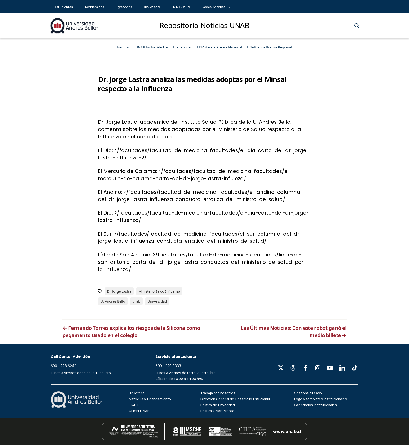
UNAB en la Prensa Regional (269, 47)
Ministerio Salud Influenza (159, 291)
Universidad (182, 47)
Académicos (94, 7)
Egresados (124, 7)
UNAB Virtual (181, 7)
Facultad (124, 47)
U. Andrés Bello (112, 301)
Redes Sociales (214, 7)
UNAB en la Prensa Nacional (219, 47)
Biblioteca (152, 7)
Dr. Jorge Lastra (119, 291)
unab (136, 301)
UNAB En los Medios (151, 47)
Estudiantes (64, 7)
